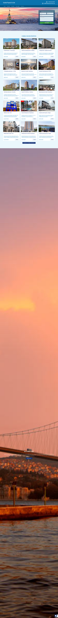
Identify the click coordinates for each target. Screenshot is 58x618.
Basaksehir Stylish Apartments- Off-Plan (45, 71)
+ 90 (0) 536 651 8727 (51, 2)
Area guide (12, 6)
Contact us (22, 6)
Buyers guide (17, 6)
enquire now (29, 458)
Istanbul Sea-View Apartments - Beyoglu (45, 133)
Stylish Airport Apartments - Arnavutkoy (9, 92)
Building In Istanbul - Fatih (7, 112)
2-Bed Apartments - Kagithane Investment (45, 50)
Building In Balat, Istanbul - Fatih (8, 133)
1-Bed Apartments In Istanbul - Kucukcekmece (28, 133)
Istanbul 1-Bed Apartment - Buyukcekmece (28, 112)
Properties (8, 6)
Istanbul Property (21, 15)
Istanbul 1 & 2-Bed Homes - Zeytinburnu (27, 92)
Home (5, 6)
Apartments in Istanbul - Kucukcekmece (27, 71)
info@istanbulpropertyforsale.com (49, 3)
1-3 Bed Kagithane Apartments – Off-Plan (10, 71)
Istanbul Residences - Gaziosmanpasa (9, 50)
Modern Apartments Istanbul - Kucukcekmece (45, 92)
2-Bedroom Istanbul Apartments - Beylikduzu (28, 50)
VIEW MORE (17, 56)
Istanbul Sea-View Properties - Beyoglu (44, 112)
